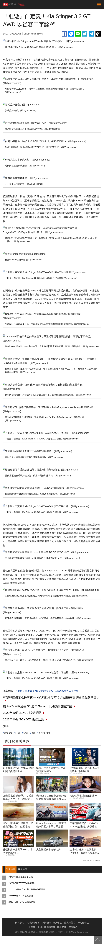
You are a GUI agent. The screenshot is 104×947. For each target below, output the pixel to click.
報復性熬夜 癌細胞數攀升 (83, 795)
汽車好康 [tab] (10, 869)
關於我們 (73, 927)
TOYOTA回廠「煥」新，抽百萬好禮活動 (27, 889)
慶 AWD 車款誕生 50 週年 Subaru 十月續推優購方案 (37, 706)
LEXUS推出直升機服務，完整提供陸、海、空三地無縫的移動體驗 (18, 825)
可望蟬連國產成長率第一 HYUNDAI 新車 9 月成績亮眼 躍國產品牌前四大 (51, 697)
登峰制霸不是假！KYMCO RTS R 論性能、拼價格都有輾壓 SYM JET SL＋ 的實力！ (84, 825)
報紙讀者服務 (33, 922)
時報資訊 (61, 927)
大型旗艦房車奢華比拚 (48, 849)
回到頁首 (98, 939)
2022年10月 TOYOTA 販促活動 (23, 719)
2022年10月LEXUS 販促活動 (22, 712)
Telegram (91, 34)
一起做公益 (83, 922)
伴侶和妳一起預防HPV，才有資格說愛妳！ (17, 851)
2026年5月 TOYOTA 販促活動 (22, 902)
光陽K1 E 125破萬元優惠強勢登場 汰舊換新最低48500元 (51, 797)
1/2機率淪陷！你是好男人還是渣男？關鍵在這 (85, 770)
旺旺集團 (31, 927)
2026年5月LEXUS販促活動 (21, 895)
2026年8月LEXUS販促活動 (21, 877)
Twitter (84, 34)
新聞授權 (46, 922)
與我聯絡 (19, 922)
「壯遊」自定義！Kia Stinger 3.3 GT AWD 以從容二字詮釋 (46, 690)
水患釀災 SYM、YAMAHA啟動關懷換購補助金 (18, 770)
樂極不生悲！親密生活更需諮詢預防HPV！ (50, 770)
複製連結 (98, 34)
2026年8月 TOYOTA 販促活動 (22, 883)
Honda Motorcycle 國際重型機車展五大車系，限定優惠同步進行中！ (51, 825)
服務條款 (57, 922)
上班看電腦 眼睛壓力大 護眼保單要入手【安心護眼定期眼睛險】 (18, 797)
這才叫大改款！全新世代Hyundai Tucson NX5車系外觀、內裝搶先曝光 (85, 851)
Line (78, 34)
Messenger (71, 34)
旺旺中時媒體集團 (46, 927)
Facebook (64, 34)
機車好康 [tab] (22, 869)
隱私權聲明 (69, 922)
